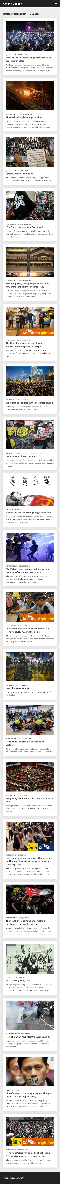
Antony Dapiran (12, 3)
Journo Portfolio (18, 1178)
